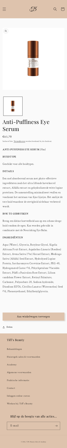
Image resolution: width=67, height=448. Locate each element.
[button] (4, 9)
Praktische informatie (18, 380)
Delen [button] (10, 327)
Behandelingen (14, 349)
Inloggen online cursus (18, 395)
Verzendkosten (19, 141)
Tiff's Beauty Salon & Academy (36, 442)
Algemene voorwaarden (19, 372)
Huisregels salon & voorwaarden (23, 356)
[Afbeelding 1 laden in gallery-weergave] (12, 106)
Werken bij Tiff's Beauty (19, 403)
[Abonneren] (56, 426)
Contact (11, 388)
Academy (11, 364)
